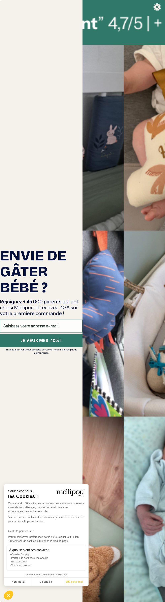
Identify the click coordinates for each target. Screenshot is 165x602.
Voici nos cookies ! (21, 565)
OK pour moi (74, 581)
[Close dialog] (157, 7)
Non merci (18, 581)
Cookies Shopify (20, 554)
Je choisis (46, 581)
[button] (8, 595)
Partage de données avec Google (29, 558)
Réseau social (19, 561)
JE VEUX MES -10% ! (41, 340)
